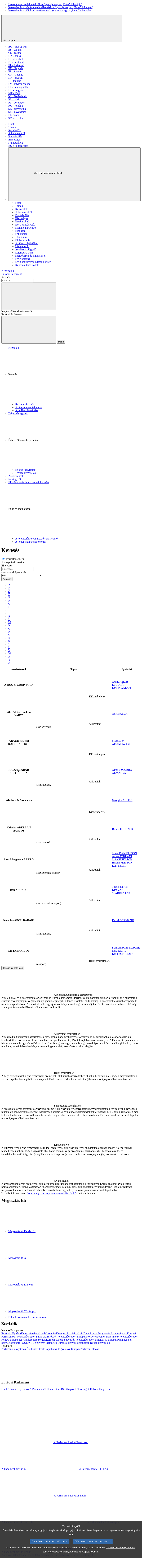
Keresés (5, 277)
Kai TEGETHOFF (122, 953)
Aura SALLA (119, 713)
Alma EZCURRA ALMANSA (122, 771)
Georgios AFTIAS (122, 800)
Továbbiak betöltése (13, 968)
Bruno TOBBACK (122, 829)
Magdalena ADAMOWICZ (121, 742)
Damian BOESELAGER (126, 947)
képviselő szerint (14, 562)
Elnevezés (6, 565)
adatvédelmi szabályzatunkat (120, 1547)
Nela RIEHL (119, 950)
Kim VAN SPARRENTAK (121, 891)
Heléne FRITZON (122, 862)
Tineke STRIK (120, 886)
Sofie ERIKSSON (122, 859)
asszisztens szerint (15, 558)
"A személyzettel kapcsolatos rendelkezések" (51, 1193)
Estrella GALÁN (121, 687)
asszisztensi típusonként (14, 572)
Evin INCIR (119, 865)
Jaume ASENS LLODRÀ (120, 683)
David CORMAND (123, 920)
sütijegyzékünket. (90, 1551)
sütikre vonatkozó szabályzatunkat (60, 1551)
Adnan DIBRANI (122, 856)
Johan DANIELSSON (124, 853)
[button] (74, 376)
